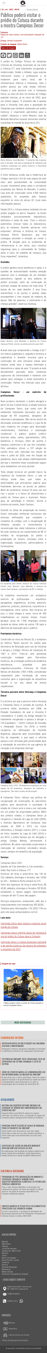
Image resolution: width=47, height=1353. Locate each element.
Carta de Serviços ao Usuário (19, 1335)
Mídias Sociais (7, 1272)
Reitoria (5, 1265)
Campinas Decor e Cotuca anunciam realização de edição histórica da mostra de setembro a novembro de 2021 (23, 946)
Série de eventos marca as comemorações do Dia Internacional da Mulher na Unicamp (23, 1073)
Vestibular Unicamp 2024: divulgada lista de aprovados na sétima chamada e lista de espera (23, 1061)
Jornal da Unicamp (9, 1248)
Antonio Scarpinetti (14, 41)
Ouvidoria (5, 1262)
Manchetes (6, 1244)
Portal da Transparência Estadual (15, 1274)
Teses (4, 1255)
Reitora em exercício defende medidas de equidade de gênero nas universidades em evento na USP (22, 1107)
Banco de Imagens (9, 1258)
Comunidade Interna (12, 1038)
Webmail (11, 1323)
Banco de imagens (8, 48)
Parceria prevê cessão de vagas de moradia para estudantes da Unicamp (23, 1126)
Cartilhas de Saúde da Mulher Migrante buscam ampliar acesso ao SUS (21, 1146)
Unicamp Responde (9, 1267)
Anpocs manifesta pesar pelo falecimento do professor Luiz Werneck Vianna (23, 1207)
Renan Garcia (22, 44)
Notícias (5, 1253)
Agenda (5, 1242)
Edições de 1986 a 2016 (11, 1251)
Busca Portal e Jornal (10, 1260)
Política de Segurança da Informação (15, 1340)
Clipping (5, 1246)
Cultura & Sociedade (12, 1171)
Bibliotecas (6, 1269)
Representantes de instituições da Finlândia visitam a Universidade (23, 1044)
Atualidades (32, 10)
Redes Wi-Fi (13, 1329)
